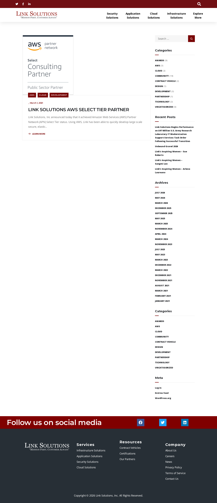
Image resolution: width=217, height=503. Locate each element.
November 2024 (163, 228)
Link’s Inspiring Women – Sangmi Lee (168, 162)
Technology (162, 101)
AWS (32, 95)
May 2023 (160, 254)
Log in (158, 387)
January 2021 (162, 301)
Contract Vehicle (165, 81)
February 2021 (163, 295)
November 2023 (163, 244)
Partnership (162, 96)
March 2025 (161, 223)
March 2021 (161, 290)
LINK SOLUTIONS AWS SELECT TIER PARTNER (78, 109)
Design (159, 86)
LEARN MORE (38, 133)
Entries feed (162, 393)
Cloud (42, 95)
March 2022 (161, 270)
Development (59, 95)
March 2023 (161, 259)
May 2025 (160, 218)
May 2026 (160, 197)
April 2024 (160, 233)
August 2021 (162, 285)
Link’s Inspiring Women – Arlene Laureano (172, 170)
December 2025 (163, 208)
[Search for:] (175, 38)
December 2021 (163, 275)
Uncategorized (164, 106)
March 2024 (161, 239)
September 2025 (163, 213)
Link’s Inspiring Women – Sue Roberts (171, 153)
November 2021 (163, 280)
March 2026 (161, 203)
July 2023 (160, 249)
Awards (159, 60)
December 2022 (163, 264)
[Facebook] (140, 422)
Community (162, 75)
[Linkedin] (185, 422)
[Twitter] (163, 422)
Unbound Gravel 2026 (166, 146)
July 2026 (160, 192)
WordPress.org (163, 398)
